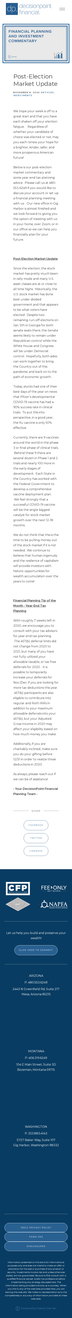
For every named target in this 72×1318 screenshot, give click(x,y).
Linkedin (36, 851)
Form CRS (36, 1237)
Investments (22, 95)
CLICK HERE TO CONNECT (36, 950)
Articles (47, 92)
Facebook (36, 825)
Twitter (36, 838)
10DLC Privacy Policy (36, 1227)
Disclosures (36, 1246)
